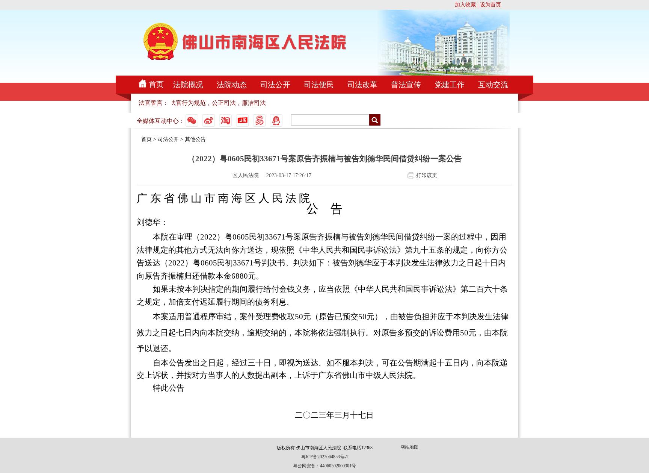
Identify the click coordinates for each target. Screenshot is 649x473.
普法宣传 (406, 84)
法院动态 (232, 84)
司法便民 (319, 84)
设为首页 (490, 5)
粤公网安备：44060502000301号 (324, 465)
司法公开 (275, 84)
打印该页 (426, 175)
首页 (156, 84)
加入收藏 (465, 5)
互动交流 (493, 84)
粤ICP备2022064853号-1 (324, 456)
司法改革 (362, 84)
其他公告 (195, 139)
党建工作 (450, 84)
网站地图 (409, 447)
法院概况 (188, 84)
